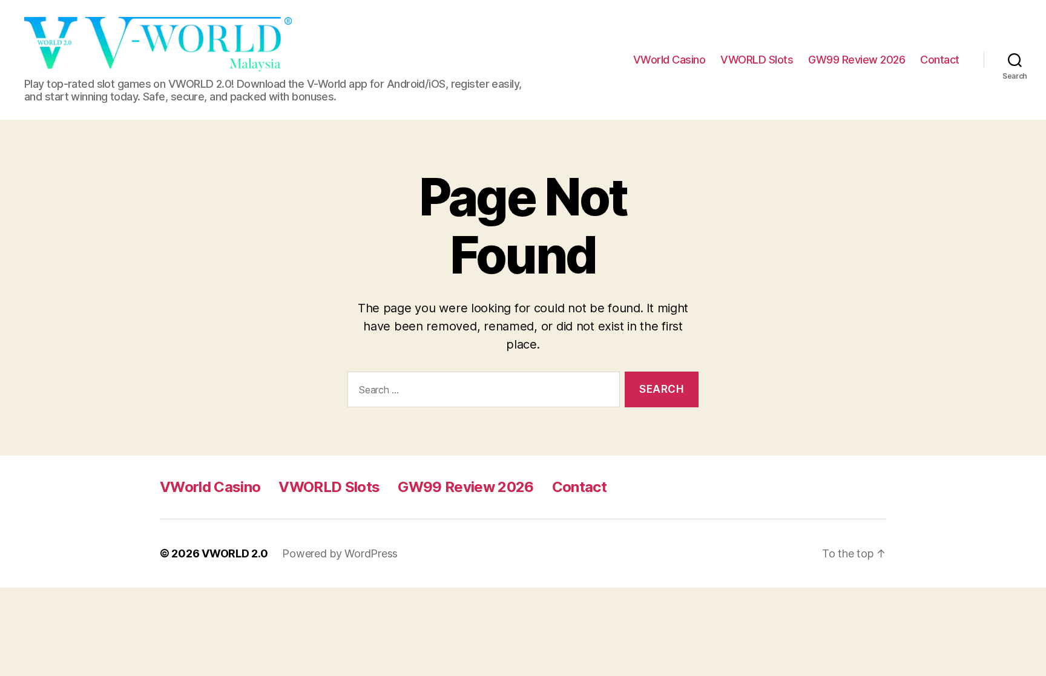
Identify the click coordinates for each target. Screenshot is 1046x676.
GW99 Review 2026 (856, 59)
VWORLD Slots (756, 59)
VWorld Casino (669, 59)
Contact (939, 59)
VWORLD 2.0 (235, 553)
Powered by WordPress (340, 553)
